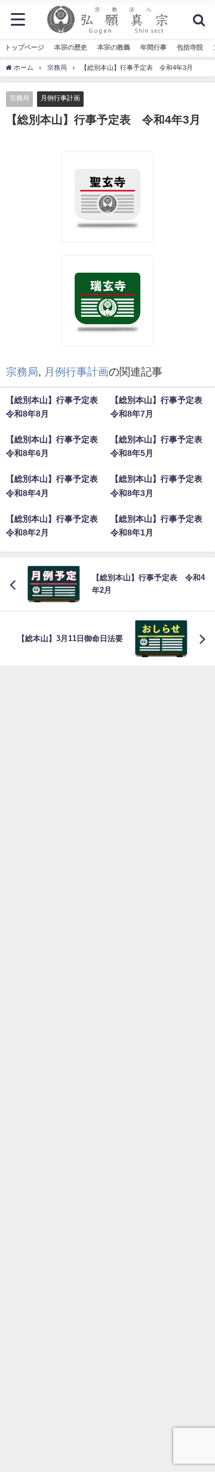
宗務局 (19, 97)
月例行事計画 (60, 97)
